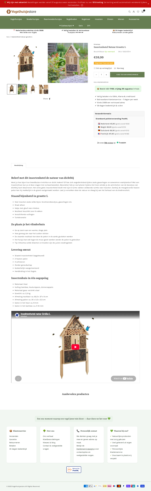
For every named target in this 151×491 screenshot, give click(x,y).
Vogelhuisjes (16, 19)
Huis (8, 37)
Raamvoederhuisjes (53, 19)
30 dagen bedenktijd (18, 449)
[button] (142, 12)
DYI (88, 25)
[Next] (83, 63)
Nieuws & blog (49, 442)
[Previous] (11, 63)
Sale (81, 25)
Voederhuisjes (33, 19)
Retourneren (14, 442)
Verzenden (13, 436)
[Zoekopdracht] (129, 12)
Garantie (13, 439)
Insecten (99, 19)
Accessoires (134, 19)
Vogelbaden (71, 19)
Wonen (121, 19)
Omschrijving (18, 165)
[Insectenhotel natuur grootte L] (22, 89)
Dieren (110, 19)
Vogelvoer (86, 19)
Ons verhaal (48, 436)
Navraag (120, 68)
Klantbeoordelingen (51, 439)
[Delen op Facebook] (50, 98)
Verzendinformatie (103, 114)
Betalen (12, 445)
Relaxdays (97, 44)
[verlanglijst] (138, 12)
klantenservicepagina (85, 449)
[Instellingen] (134, 12)
